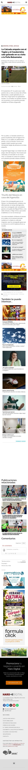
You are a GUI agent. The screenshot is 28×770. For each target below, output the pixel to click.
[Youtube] (14, 705)
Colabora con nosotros (10, 731)
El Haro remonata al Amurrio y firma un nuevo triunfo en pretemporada (14, 499)
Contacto (6, 736)
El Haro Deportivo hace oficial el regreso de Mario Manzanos (12, 534)
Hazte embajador (8, 720)
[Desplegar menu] (26, 2)
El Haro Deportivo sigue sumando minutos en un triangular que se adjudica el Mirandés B (12, 517)
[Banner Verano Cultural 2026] (14, 190)
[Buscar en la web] (2, 2)
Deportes (6, 45)
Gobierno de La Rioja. (13, 746)
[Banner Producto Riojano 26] (14, 655)
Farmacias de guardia (9, 725)
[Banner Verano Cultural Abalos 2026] (14, 625)
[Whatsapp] (17, 705)
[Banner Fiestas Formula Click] (14, 644)
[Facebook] (4, 705)
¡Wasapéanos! (7, 734)
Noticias (16, 45)
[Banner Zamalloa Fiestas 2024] (14, 587)
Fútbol (11, 45)
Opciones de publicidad (9, 723)
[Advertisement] (14, 29)
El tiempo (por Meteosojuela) (11, 727)
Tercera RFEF (14, 294)
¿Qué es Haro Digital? (9, 718)
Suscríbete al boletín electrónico (13, 729)
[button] (14, 763)
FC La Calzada (18, 292)
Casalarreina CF (8, 292)
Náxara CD (6, 294)
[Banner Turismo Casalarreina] (14, 13)
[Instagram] (10, 705)
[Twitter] (7, 705)
